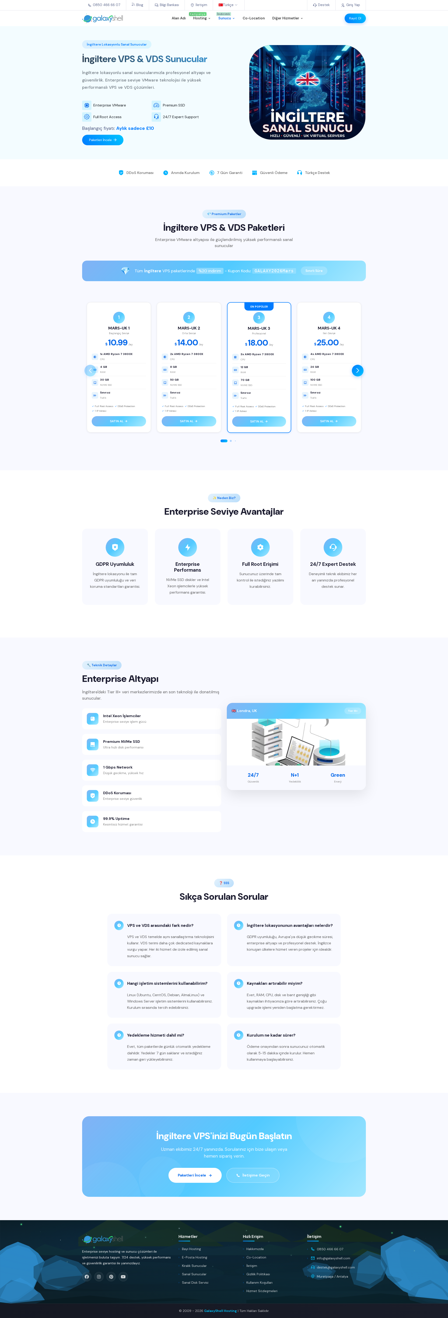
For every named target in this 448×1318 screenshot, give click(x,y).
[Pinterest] (111, 1276)
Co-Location (256, 1257)
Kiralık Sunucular (194, 1266)
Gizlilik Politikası (258, 1274)
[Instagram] (99, 1276)
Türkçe (228, 5)
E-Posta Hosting (194, 1257)
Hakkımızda (255, 1249)
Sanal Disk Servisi (195, 1282)
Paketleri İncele (100, 140)
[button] (358, 370)
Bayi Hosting (191, 1249)
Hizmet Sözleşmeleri (261, 1291)
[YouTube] (123, 1276)
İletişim (251, 1266)
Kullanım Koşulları (259, 1282)
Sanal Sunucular (194, 1274)
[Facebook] (86, 1276)
